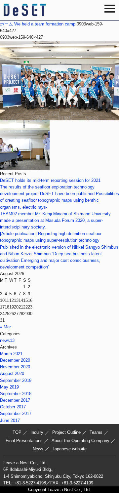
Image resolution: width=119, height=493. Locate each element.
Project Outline (66, 432)
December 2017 (15, 400)
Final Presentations (24, 440)
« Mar (5, 326)
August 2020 (12, 373)
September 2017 (15, 413)
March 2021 (11, 353)
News (38, 448)
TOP (17, 432)
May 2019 (9, 387)
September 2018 (15, 393)
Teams (96, 432)
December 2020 (15, 360)
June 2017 (10, 420)
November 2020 (15, 366)
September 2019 (15, 380)
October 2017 (13, 406)
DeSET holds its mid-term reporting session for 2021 (50, 180)
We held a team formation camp (44, 23)
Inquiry (36, 432)
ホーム (6, 23)
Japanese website (69, 448)
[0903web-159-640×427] (59, 116)
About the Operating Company (80, 440)
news (7, 340)
